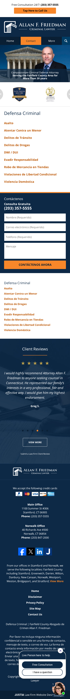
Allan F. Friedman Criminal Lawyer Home (35, 27)
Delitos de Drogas (17, 145)
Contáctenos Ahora (35, 265)
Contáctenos (13, 199)
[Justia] (48, 551)
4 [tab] (37, 430)
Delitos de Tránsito (18, 138)
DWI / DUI (11, 152)
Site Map (35, 608)
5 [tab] (42, 430)
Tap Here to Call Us (35, 10)
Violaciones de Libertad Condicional (30, 174)
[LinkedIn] (39, 551)
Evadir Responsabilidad (21, 160)
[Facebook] (22, 551)
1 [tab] (22, 430)
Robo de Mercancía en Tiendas (26, 167)
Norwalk (53, 565)
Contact (31, 41)
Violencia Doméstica (19, 182)
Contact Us (35, 614)
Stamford (36, 565)
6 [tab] (47, 430)
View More (35, 442)
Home (10, 41)
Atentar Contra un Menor (22, 130)
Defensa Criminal (17, 283)
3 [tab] (32, 430)
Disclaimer (35, 597)
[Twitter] (31, 551)
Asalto (8, 123)
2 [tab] (27, 430)
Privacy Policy (35, 602)
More (51, 41)
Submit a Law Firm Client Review (35, 453)
